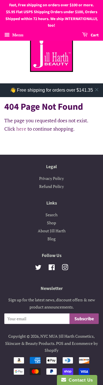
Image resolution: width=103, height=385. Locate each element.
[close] (97, 90)
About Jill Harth (52, 230)
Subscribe (84, 319)
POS (60, 343)
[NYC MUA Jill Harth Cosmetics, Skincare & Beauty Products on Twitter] (38, 268)
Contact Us (79, 380)
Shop (51, 222)
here (21, 128)
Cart (94, 35)
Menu (17, 35)
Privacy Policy (51, 178)
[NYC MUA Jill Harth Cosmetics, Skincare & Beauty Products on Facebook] (51, 268)
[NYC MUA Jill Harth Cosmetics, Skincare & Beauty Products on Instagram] (65, 268)
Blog (51, 238)
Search (51, 214)
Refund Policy (51, 186)
